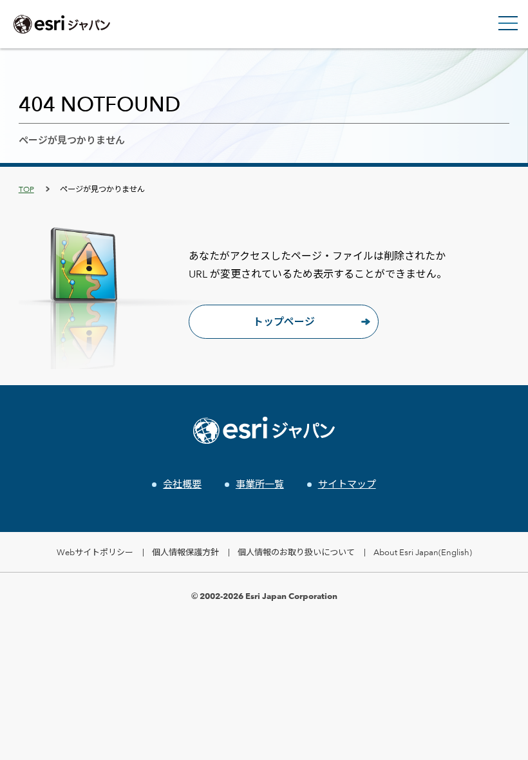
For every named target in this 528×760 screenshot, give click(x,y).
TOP (26, 189)
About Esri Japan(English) (422, 552)
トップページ (284, 322)
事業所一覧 (260, 484)
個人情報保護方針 (185, 552)
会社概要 (182, 484)
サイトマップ (347, 484)
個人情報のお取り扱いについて (296, 552)
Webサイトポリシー (95, 552)
